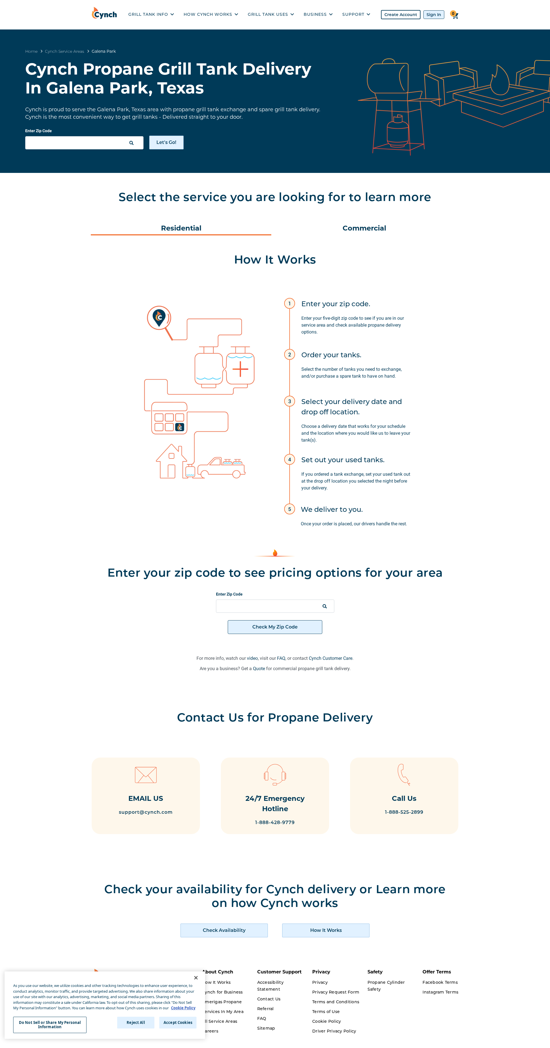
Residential (181, 228)
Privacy (320, 982)
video (252, 658)
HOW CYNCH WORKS (208, 14)
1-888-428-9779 (275, 822)
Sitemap (266, 1028)
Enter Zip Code (38, 130)
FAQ (281, 658)
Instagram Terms (440, 992)
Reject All (136, 1022)
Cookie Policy (326, 1021)
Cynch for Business (222, 992)
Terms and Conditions (335, 1001)
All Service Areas (219, 1021)
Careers (210, 1031)
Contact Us (269, 999)
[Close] (196, 977)
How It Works (216, 982)
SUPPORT (353, 14)
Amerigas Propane (222, 1001)
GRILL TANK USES (268, 14)
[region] (105, 1005)
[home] (106, 14)
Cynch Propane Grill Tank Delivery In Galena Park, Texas (168, 78)
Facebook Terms (440, 982)
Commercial (364, 228)
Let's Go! (166, 142)
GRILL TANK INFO (148, 14)
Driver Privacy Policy (334, 1031)
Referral (265, 1008)
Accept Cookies (178, 1022)
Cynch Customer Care (330, 658)
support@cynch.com (146, 812)
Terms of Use (326, 1011)
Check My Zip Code (275, 627)
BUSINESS (315, 14)
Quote (259, 668)
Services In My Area (222, 1011)
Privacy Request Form (335, 992)
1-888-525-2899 (404, 812)
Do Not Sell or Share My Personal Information (50, 1025)
